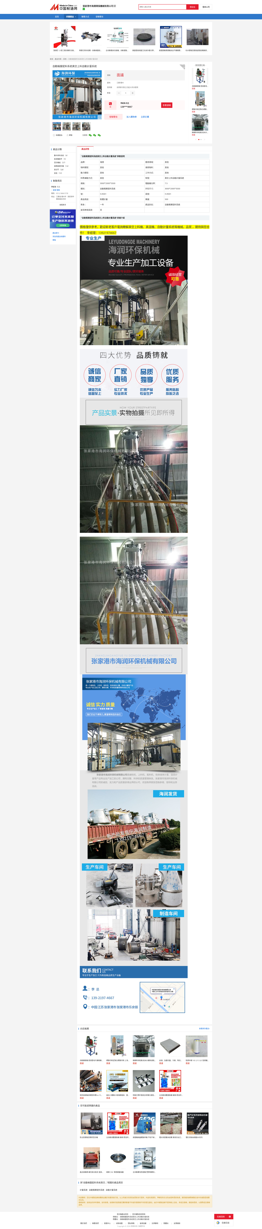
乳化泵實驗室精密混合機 (89, 1137)
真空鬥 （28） (59, 169)
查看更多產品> (204, 1028)
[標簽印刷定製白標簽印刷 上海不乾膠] (200, 99)
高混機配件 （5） (60, 159)
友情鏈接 (177, 1223)
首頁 (51, 59)
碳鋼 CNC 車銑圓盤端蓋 (115, 1172)
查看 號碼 (56, 190)
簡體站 (165, 1223)
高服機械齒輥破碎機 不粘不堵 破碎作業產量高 (149, 1137)
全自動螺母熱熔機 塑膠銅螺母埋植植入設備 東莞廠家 (152, 1172)
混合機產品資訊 (122, 1214)
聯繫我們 (95, 1223)
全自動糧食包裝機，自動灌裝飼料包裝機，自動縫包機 (125, 50)
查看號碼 (167, 105)
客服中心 (107, 1223)
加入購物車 (131, 116)
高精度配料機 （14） (61, 166)
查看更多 (62, 205)
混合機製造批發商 (138, 1214)
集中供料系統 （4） (61, 155)
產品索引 (56, 233)
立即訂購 (145, 116)
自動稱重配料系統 (96, 1190)
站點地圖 (119, 1223)
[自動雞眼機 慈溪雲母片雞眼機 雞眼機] (200, 76)
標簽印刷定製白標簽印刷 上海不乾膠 (205, 109)
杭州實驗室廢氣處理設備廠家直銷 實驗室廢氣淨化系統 (205, 50)
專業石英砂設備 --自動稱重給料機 (91, 50)
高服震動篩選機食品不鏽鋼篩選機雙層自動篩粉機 (177, 50)
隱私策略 (131, 1223)
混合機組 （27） (60, 162)
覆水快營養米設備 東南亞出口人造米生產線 (175, 1137)
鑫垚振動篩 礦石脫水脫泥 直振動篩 (92, 1172)
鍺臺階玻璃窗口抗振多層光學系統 (144, 50)
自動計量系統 (111, 1190)
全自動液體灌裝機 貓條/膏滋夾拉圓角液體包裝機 (124, 1137)
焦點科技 (134, 1226)
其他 (64, 59)
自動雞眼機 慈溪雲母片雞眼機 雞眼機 (205, 86)
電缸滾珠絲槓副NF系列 (194, 1137)
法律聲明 (155, 1223)
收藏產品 (58, 135)
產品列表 (58, 59)
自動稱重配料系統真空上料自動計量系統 (134, 1217)
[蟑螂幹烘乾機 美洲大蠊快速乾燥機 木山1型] (200, 122)
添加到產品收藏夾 (59, 236)
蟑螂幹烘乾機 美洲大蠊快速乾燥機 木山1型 (207, 132)
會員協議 (143, 1223)
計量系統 (83, 1190)
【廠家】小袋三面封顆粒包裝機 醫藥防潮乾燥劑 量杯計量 (73, 50)
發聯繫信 (113, 116)
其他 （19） (58, 173)
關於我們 (83, 1223)
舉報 (70, 135)
